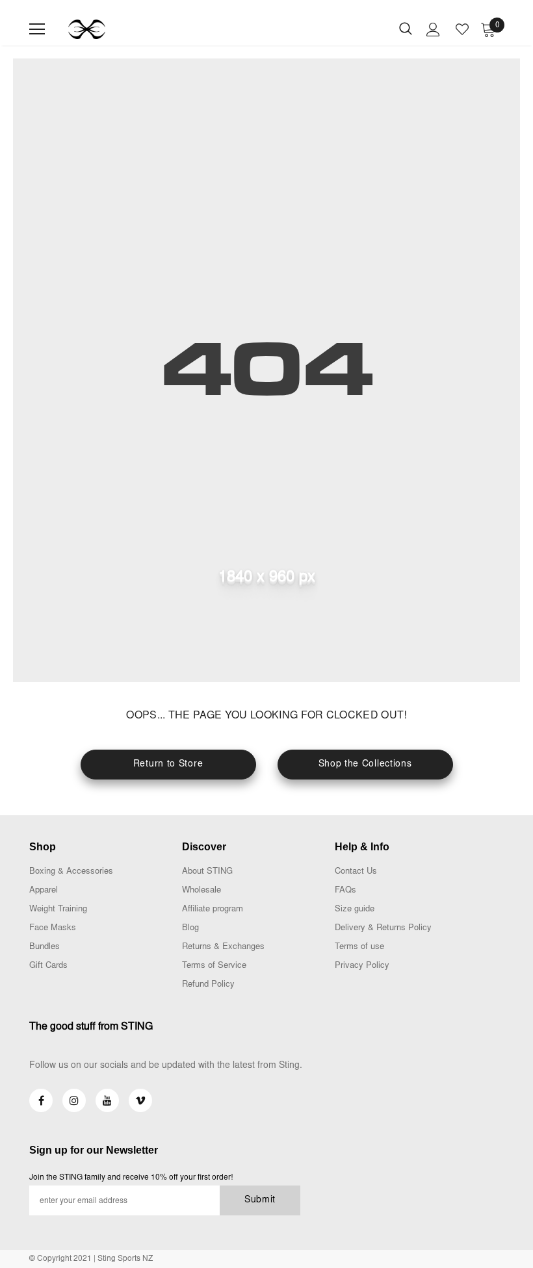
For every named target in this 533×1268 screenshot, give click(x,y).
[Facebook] (41, 1100)
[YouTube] (107, 1100)
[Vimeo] (140, 1100)
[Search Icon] (405, 29)
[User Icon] (433, 29)
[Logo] (86, 29)
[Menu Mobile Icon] (37, 29)
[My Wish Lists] (462, 29)
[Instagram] (74, 1100)
